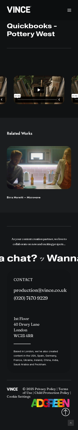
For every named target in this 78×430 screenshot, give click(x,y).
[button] (69, 10)
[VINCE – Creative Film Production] (19, 10)
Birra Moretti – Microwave (24, 197)
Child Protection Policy (51, 393)
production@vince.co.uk (40, 290)
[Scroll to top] (71, 422)
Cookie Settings (18, 396)
